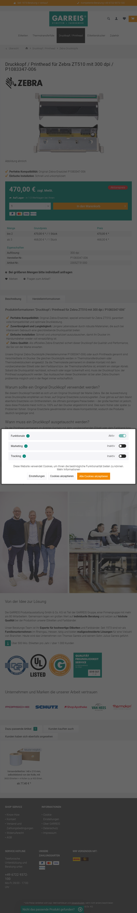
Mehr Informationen (68, 469)
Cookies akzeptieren (62, 476)
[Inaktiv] (122, 446)
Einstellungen (37, 476)
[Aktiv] (122, 435)
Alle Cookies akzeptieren (93, 476)
